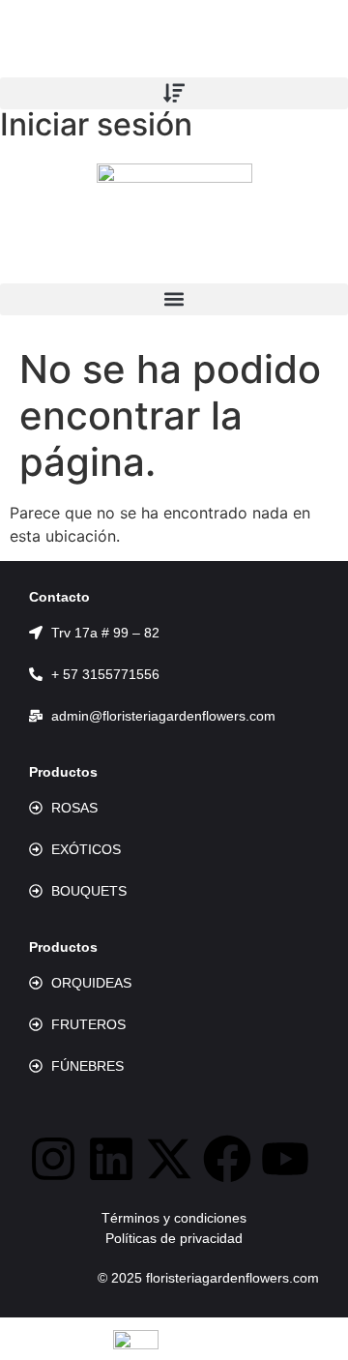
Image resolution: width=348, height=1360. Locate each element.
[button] (174, 93)
